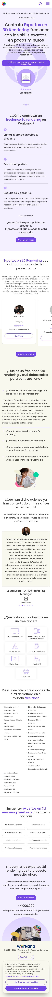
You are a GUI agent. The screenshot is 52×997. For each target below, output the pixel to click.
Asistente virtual (34, 766)
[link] (25, 600)
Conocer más (25, 216)
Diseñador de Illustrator (37, 707)
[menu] (47, 3)
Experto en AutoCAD (11, 792)
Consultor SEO (9, 776)
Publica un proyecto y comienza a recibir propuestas (26, 63)
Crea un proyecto (26, 240)
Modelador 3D (9, 726)
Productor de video (35, 713)
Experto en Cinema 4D (36, 733)
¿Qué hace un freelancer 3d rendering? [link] (25, 440)
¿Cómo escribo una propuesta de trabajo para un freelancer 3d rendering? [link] (27, 449)
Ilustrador (32, 710)
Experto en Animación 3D (37, 717)
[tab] (26, 408)
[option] (26, 72)
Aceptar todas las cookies (26, 988)
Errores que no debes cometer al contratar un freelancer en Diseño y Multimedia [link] (27, 458)
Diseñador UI (9, 786)
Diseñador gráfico (11, 707)
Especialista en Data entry (38, 769)
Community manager (36, 750)
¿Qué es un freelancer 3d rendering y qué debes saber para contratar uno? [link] (26, 392)
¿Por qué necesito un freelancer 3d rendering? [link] (23, 433)
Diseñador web (10, 783)
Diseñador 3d (9, 710)
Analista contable (11, 773)
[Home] (4, 3)
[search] (40, 4)
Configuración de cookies (26, 982)
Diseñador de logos (12, 779)
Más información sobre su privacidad (22, 976)
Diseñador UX (9, 789)
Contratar (19, 336)
